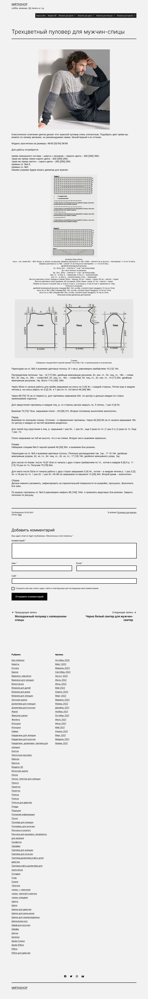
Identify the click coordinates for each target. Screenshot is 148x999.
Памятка (16, 787)
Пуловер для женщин (22, 822)
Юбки (14, 949)
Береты (15, 664)
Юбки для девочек (21, 953)
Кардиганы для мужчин (24, 739)
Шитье (15, 933)
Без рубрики (18, 660)
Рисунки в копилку (21, 830)
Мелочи (16, 763)
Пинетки (16, 790)
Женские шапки (20, 715)
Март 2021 (60, 735)
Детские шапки (19, 700)
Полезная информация (23, 814)
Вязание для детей (66, 15)
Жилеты (16, 719)
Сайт (14, 576)
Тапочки (16, 885)
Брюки (15, 672)
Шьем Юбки (18, 945)
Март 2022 (60, 695)
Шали (14, 905)
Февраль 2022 (62, 700)
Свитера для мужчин (22, 854)
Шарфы (15, 929)
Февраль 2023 (62, 668)
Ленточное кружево (22, 755)
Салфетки (17, 842)
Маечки (15, 759)
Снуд (14, 877)
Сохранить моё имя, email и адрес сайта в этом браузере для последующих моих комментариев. (57, 588)
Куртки (15, 751)
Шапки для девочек (21, 909)
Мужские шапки (20, 771)
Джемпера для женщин (24, 703)
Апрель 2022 (61, 692)
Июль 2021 (60, 719)
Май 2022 (60, 688)
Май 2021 (60, 727)
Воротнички (18, 684)
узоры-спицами (20, 897)
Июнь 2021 (60, 723)
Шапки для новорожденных (26, 917)
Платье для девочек (22, 802)
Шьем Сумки (18, 941)
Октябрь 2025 (62, 660)
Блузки (15, 668)
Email (79, 563)
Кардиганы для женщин (24, 735)
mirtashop (19, 4)
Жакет (15, 711)
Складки (16, 874)
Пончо (15, 818)
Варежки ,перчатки (21, 676)
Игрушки (16, 723)
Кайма (15, 731)
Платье (15, 794)
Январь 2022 (61, 703)
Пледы (15, 806)
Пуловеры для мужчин (126, 512)
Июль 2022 (61, 680)
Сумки (15, 881)
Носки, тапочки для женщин (26, 779)
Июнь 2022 (60, 684)
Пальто (15, 783)
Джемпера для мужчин (23, 707)
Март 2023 (60, 664)
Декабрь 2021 (62, 707)
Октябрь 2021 (62, 715)
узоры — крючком (21, 889)
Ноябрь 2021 (61, 711)
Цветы (15, 901)
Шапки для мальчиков (23, 913)
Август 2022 (61, 676)
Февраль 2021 (62, 739)
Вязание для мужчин (125, 15)
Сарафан (16, 846)
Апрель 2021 (61, 731)
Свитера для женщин (22, 850)
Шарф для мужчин (21, 925)
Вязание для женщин (104, 15)
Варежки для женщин (23, 680)
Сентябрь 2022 (63, 672)
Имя (14, 563)
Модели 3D (52, 15)
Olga (20, 514)
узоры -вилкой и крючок (24, 893)
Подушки (16, 810)
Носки (15, 775)
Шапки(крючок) (20, 921)
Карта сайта (41, 15)
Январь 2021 (61, 743)
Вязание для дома (85, 15)
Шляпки (16, 937)
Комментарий (19, 540)
